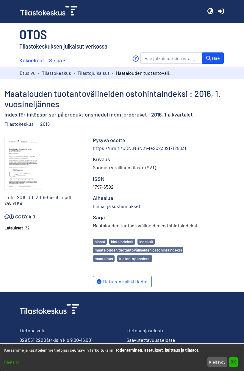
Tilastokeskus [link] (56, 73)
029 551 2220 (32, 340)
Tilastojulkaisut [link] (93, 73)
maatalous (104, 258)
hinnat (100, 241)
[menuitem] (57, 60)
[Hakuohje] (135, 58)
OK (233, 361)
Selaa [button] (55, 60)
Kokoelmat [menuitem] (31, 60)
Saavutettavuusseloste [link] (150, 340)
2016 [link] (45, 124)
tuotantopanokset (135, 258)
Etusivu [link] (28, 73)
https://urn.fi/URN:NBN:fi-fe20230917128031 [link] (139, 148)
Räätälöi (11, 361)
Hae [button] (215, 58)
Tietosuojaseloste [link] (145, 330)
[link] (51, 11)
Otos (33, 34)
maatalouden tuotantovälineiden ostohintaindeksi (138, 249)
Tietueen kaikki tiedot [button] (124, 281)
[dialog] (122, 357)
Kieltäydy (217, 361)
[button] (210, 11)
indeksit (146, 241)
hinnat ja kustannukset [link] (116, 206)
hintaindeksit (122, 241)
